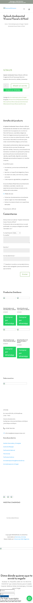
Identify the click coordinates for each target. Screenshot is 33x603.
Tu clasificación (7, 233)
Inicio (6, 24)
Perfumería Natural (9, 450)
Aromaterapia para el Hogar (16, 24)
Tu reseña (6, 235)
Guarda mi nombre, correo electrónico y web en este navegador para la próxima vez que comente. (16, 266)
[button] (13, 90)
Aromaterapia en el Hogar (11, 464)
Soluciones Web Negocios (21, 539)
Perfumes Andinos (8, 457)
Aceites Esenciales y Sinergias (12, 443)
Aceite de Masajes (8, 447)
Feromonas (6, 454)
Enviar (25, 274)
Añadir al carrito (20, 86)
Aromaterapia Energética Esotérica (13, 460)
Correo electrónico (9, 256)
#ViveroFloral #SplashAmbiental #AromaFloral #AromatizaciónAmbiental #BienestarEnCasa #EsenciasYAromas (15, 102)
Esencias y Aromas (20, 537)
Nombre (6, 247)
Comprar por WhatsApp (13, 90)
